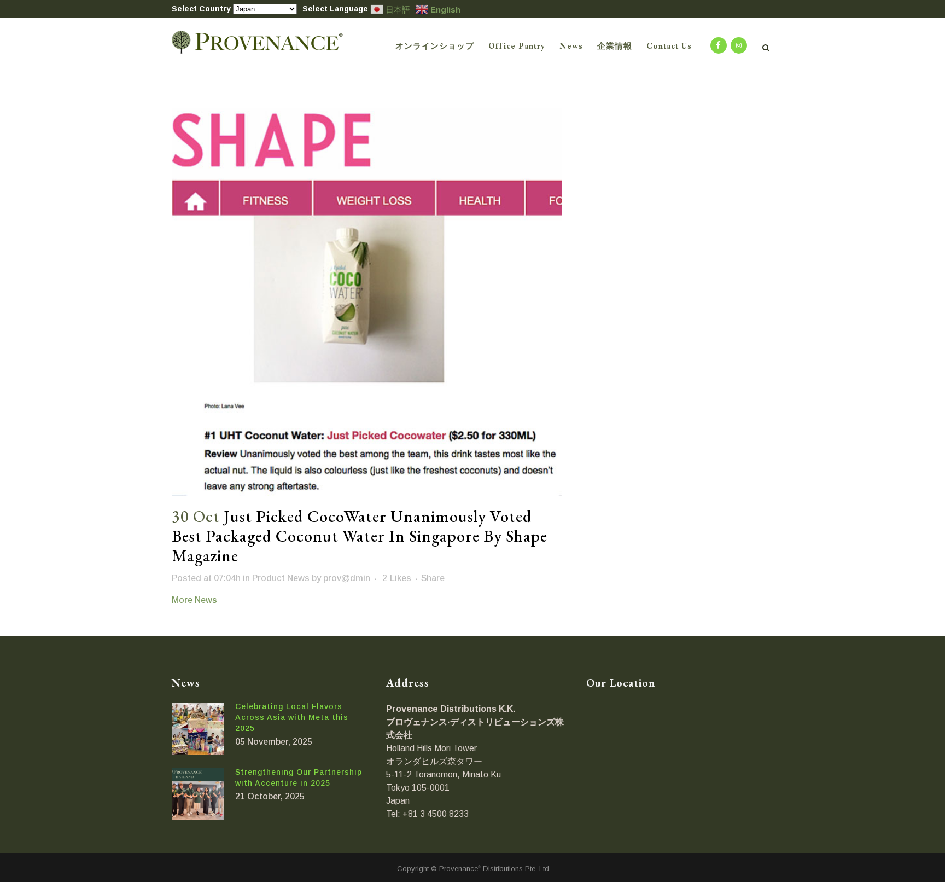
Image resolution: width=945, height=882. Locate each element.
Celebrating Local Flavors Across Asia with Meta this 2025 (291, 717)
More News (194, 600)
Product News (281, 578)
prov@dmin (346, 578)
